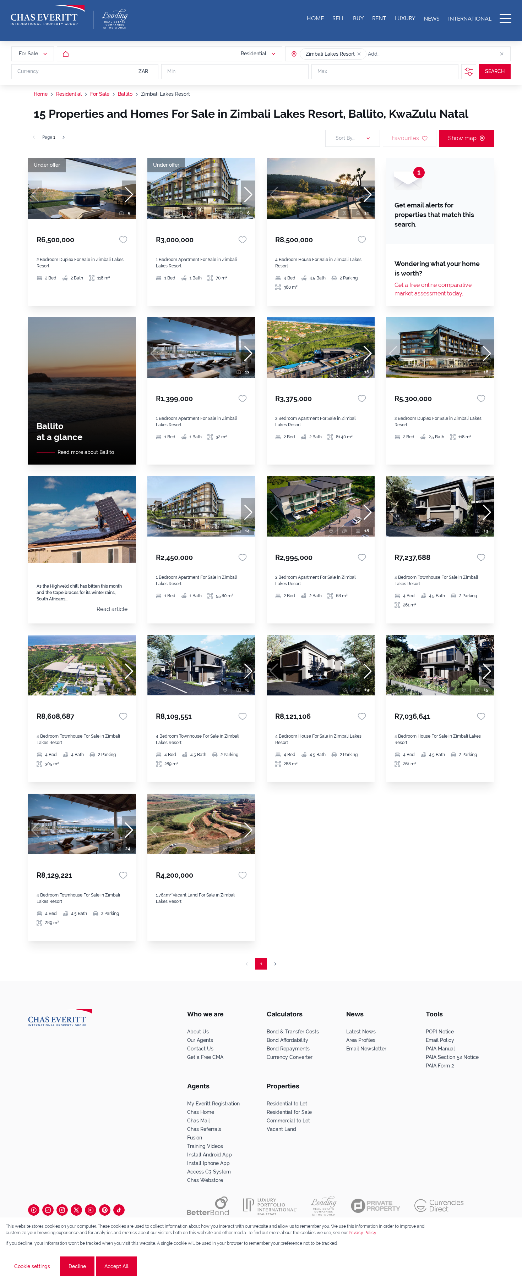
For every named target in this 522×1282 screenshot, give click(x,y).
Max (322, 71)
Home (41, 94)
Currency (28, 71)
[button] (359, 54)
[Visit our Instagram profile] (62, 1210)
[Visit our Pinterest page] (104, 1210)
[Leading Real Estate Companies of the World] (115, 19)
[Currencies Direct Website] (439, 1205)
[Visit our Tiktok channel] (119, 1210)
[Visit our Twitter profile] (76, 1210)
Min (171, 71)
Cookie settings (32, 1266)
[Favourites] (123, 239)
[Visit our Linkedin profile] (48, 1210)
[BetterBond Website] (208, 1205)
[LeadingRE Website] (324, 1206)
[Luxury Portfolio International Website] (270, 1206)
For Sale (99, 94)
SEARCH (495, 71)
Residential (69, 94)
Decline (77, 1266)
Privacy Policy (362, 1232)
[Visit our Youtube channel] (90, 1210)
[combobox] (395, 54)
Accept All (116, 1266)
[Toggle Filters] (468, 71)
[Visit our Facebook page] (33, 1210)
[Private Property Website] (375, 1206)
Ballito (125, 94)
